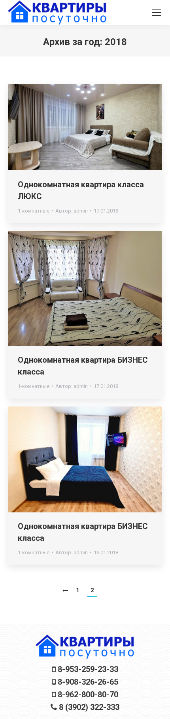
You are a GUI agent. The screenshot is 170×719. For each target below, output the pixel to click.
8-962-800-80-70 (87, 694)
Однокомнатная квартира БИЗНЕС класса (83, 365)
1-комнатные (33, 211)
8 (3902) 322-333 (88, 707)
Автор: (71, 211)
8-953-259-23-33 (87, 669)
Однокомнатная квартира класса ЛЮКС (81, 190)
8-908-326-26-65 (87, 682)
